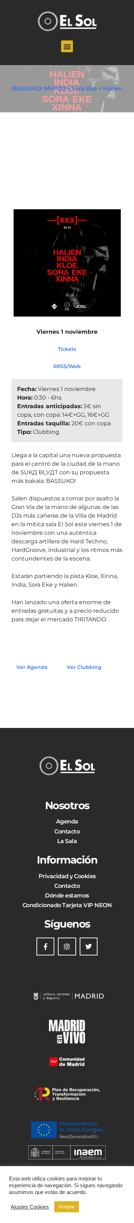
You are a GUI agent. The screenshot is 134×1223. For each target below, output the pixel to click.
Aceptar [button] (67, 1206)
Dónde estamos (67, 895)
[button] (67, 46)
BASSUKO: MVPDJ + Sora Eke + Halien (67, 88)
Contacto (67, 831)
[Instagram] (67, 946)
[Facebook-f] (45, 946)
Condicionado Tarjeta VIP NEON (67, 905)
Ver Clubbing (84, 667)
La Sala (67, 841)
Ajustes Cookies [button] (30, 1207)
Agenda (67, 821)
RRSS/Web (67, 366)
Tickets (67, 349)
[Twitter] (89, 946)
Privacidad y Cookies (67, 876)
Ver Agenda (32, 667)
